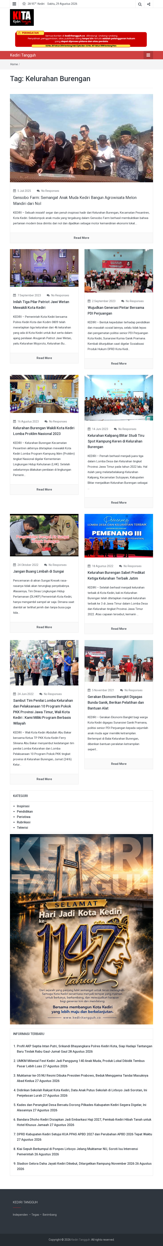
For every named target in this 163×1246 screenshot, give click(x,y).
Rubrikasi (23, 822)
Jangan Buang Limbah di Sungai (38, 571)
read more (81, 238)
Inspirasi (23, 806)
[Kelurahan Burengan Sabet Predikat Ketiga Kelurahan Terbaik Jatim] (118, 535)
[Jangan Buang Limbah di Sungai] (44, 535)
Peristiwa (23, 817)
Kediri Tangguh (23, 55)
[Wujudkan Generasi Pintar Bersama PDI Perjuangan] (118, 270)
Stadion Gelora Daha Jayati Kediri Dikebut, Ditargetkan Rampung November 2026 (75, 1163)
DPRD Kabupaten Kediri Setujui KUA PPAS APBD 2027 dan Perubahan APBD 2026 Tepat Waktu (84, 1134)
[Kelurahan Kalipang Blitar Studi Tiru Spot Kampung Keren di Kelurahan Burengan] (118, 397)
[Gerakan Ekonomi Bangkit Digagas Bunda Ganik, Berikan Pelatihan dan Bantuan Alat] (118, 660)
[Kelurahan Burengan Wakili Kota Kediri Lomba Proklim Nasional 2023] (44, 393)
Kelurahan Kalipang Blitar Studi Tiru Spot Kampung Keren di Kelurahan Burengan (116, 441)
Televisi (22, 827)
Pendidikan (25, 811)
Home (14, 64)
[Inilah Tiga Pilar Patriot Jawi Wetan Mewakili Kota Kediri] (44, 268)
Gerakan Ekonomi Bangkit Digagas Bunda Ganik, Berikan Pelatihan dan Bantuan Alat (116, 702)
